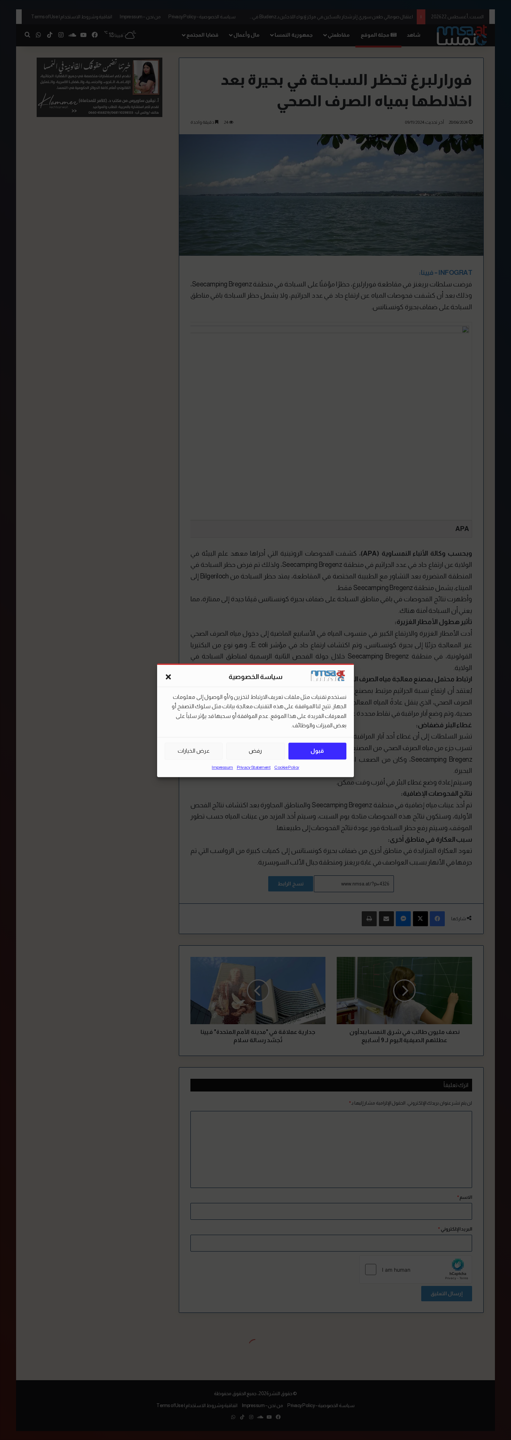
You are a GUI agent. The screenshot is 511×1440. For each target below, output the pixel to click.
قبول (317, 750)
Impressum (222, 767)
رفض (255, 750)
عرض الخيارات (194, 750)
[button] (168, 677)
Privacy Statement (254, 767)
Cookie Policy (286, 767)
